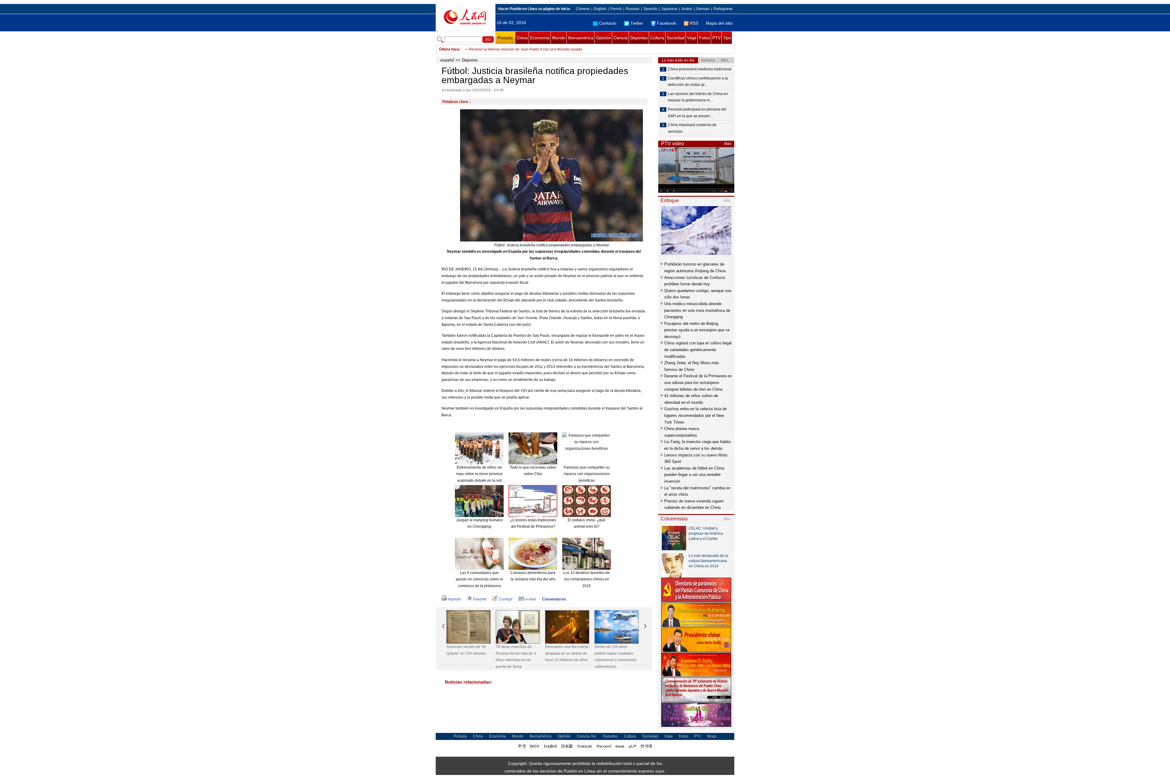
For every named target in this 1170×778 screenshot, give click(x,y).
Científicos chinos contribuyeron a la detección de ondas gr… (698, 81)
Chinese (583, 9)
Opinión (603, 37)
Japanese (669, 9)
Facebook (666, 23)
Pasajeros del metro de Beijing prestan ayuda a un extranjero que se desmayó (697, 330)
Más (727, 144)
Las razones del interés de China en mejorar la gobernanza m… (698, 97)
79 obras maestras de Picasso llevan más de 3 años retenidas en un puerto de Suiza (516, 657)
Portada (505, 37)
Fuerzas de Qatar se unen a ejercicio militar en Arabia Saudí (518, 49)
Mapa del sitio (719, 23)
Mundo (559, 37)
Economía (540, 37)
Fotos (704, 37)
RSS (694, 23)
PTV (716, 37)
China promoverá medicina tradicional (699, 69)
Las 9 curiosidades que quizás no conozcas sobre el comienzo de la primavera (479, 579)
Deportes (639, 37)
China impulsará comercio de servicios (692, 128)
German (703, 9)
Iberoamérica (581, 37)
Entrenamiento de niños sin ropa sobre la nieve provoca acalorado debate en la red (479, 474)
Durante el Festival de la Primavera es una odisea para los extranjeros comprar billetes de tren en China (698, 382)
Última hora (449, 49)
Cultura (657, 37)
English (600, 9)
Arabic (687, 9)
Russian (633, 9)
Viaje (692, 37)
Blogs (712, 736)
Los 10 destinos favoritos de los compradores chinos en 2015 (586, 579)
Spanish (650, 9)
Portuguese (723, 9)
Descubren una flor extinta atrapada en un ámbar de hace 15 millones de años (567, 653)
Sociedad (676, 37)
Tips (727, 37)
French (616, 9)
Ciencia (620, 37)
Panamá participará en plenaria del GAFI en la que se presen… (697, 112)
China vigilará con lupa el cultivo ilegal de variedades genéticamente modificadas (698, 349)
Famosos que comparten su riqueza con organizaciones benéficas (587, 474)
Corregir (505, 599)
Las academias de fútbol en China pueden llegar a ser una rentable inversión (694, 475)
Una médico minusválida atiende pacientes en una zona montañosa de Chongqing (697, 310)
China (522, 37)
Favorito (480, 599)
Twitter (636, 23)
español (447, 60)
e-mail (531, 599)
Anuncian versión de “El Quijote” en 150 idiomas (466, 650)
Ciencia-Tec (587, 736)
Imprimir (454, 599)
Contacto (607, 23)
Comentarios (554, 599)
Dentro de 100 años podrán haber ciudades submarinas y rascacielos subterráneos (615, 657)
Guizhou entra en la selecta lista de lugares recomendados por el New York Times (695, 415)
